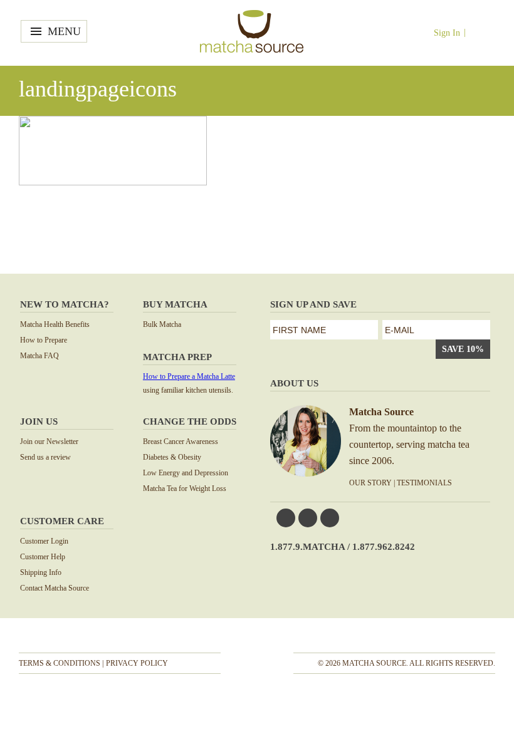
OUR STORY (370, 482)
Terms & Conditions (59, 663)
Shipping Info (40, 572)
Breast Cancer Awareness (180, 441)
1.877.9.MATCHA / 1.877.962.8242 (342, 547)
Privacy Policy (137, 663)
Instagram (329, 518)
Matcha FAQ (39, 355)
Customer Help (42, 556)
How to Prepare (43, 340)
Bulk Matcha (162, 324)
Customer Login (44, 541)
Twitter (307, 518)
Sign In (447, 33)
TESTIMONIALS (424, 482)
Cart (482, 32)
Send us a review (45, 457)
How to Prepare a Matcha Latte (189, 376)
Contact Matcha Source (54, 588)
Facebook (285, 518)
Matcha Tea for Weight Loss (184, 488)
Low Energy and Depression (185, 472)
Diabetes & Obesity (172, 457)
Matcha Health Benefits (55, 324)
